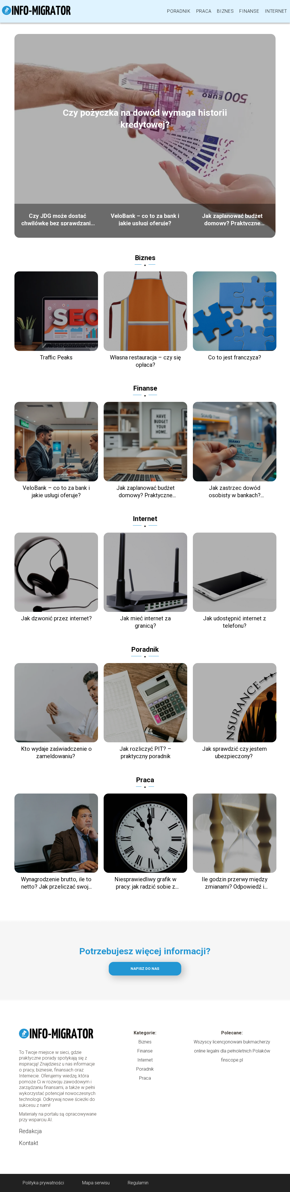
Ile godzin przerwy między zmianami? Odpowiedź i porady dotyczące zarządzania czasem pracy (234, 883)
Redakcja (30, 1131)
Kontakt (28, 1143)
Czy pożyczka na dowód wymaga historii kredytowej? (145, 118)
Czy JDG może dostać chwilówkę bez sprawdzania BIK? (57, 219)
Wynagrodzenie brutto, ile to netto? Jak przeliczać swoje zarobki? (56, 883)
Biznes (225, 11)
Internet (276, 11)
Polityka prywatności (43, 1182)
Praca (204, 11)
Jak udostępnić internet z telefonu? (234, 622)
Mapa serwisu (96, 1182)
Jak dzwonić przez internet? (56, 618)
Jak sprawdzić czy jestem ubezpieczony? (234, 752)
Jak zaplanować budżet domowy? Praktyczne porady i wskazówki (232, 219)
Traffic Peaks (56, 357)
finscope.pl (232, 1060)
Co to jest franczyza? (234, 357)
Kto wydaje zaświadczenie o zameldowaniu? (56, 752)
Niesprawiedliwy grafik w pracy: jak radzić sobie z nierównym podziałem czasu (145, 883)
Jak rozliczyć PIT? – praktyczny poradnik (145, 752)
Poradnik (179, 11)
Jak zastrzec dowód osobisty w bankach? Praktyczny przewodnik (235, 491)
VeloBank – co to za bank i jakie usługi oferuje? (145, 219)
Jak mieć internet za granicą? (145, 622)
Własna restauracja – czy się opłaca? (145, 361)
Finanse (249, 11)
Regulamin (138, 1182)
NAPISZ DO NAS (145, 968)
